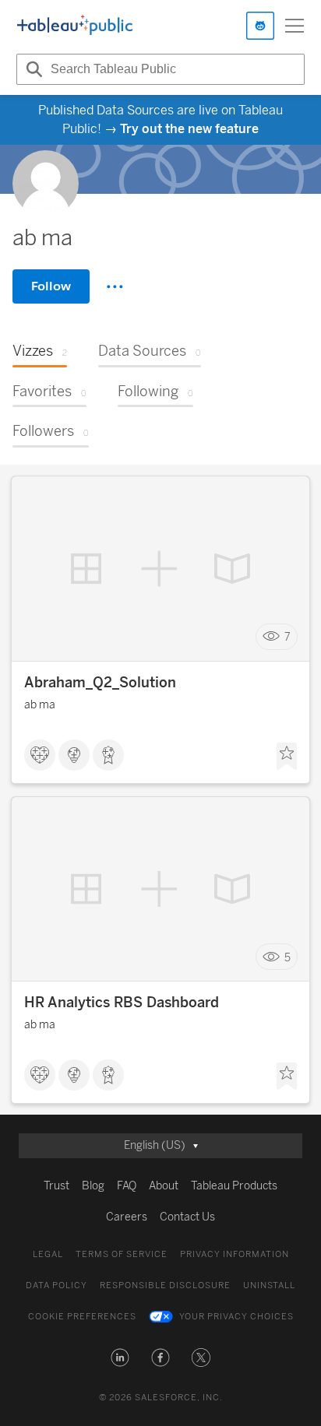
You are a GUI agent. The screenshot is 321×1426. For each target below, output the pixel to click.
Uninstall (269, 1285)
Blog (93, 1185)
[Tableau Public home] (74, 26)
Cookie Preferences (82, 1317)
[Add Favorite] (287, 757)
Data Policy (56, 1285)
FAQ (126, 1185)
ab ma (39, 704)
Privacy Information (234, 1254)
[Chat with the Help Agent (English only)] (260, 26)
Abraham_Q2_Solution (100, 682)
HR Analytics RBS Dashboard (121, 1002)
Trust (56, 1185)
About (163, 1185)
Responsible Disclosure (165, 1285)
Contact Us (187, 1217)
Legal (48, 1254)
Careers (126, 1217)
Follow (51, 286)
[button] (120, 1357)
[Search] (32, 69)
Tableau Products (234, 1185)
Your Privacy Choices (236, 1317)
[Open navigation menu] (294, 26)
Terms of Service (122, 1254)
